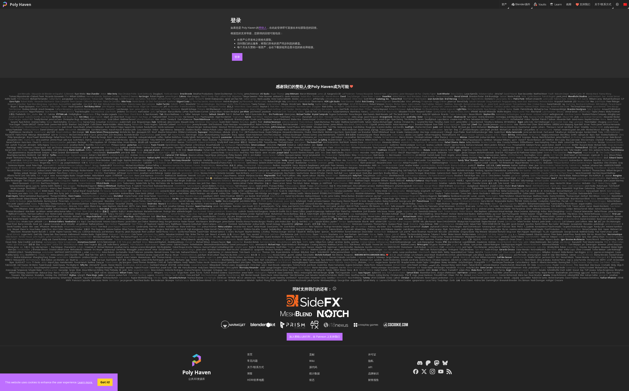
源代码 (313, 367)
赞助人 (263, 27)
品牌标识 (373, 373)
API (370, 367)
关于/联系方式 (603, 4)
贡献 (311, 354)
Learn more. (85, 382)
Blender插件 (522, 4)
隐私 (370, 361)
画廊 (568, 4)
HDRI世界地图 (255, 380)
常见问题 (252, 360)
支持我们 (585, 4)
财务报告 (373, 380)
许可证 (372, 354)
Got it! (105, 382)
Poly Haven (20, 4)
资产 (504, 4)
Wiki (311, 361)
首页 (249, 354)
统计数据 (314, 373)
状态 (311, 380)
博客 (249, 373)
